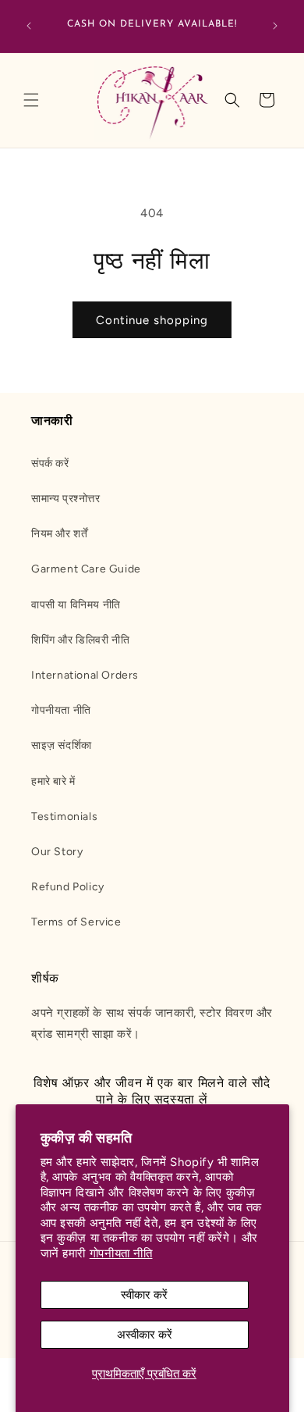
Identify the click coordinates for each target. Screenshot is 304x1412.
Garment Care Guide (86, 569)
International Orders (85, 675)
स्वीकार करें (144, 1295)
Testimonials (64, 816)
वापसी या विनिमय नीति (76, 605)
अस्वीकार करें (144, 1335)
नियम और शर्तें (59, 533)
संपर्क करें (50, 463)
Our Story (57, 851)
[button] (31, 100)
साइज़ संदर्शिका (61, 745)
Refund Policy (67, 886)
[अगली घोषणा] (275, 26)
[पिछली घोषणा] (29, 26)
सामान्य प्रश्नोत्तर (66, 498)
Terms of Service (76, 922)
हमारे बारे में (53, 781)
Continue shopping (152, 320)
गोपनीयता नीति (121, 1253)
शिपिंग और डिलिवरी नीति (80, 640)
